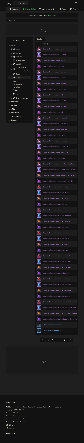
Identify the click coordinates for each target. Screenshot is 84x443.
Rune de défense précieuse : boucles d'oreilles (60, 307)
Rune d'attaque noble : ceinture (55, 141)
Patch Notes (77, 9)
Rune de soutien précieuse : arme (56, 198)
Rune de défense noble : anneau (55, 77)
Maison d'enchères (49, 9)
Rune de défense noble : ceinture (55, 146)
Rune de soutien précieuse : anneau (56, 221)
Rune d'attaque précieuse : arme (55, 187)
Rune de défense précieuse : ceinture (57, 284)
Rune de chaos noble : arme (53, 66)
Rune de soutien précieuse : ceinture (57, 290)
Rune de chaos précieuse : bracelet (56, 273)
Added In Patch (19, 40)
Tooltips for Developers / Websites (18, 419)
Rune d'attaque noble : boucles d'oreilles (58, 164)
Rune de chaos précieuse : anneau (56, 227)
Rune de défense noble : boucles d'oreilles (59, 169)
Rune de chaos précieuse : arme (55, 204)
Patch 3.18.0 (52, 15)
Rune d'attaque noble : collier (54, 95)
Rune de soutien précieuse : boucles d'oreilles (60, 313)
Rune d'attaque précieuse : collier (55, 233)
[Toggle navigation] (76, 3)
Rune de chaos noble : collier (54, 112)
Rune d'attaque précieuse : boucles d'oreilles (60, 302)
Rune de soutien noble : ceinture (55, 152)
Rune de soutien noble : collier (54, 106)
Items (11, 21)
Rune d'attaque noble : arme (54, 49)
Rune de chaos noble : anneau (54, 89)
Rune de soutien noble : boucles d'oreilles (59, 175)
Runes (17, 21)
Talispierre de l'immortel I (52, 325)
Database (14, 9)
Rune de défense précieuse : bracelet (57, 261)
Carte (64, 9)
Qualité (39, 39)
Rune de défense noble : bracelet (55, 123)
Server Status (30, 9)
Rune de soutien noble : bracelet (55, 129)
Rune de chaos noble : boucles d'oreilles (58, 181)
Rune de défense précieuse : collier (56, 238)
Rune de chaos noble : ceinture (54, 158)
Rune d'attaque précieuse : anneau (56, 210)
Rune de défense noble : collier (54, 100)
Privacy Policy (10, 416)
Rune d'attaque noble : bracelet (55, 118)
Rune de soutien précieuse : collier (56, 244)
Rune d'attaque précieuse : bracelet (56, 256)
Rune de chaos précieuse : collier (55, 250)
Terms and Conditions (13, 413)
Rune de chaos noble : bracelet (54, 135)
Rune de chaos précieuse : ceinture (56, 296)
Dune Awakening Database (15, 422)
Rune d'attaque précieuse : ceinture (56, 279)
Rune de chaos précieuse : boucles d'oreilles (60, 319)
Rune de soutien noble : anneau (55, 83)
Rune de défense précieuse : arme (56, 192)
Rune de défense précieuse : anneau (57, 215)
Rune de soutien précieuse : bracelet (57, 267)
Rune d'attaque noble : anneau (54, 72)
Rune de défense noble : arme (54, 54)
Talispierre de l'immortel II (53, 330)
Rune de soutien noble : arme (54, 60)
